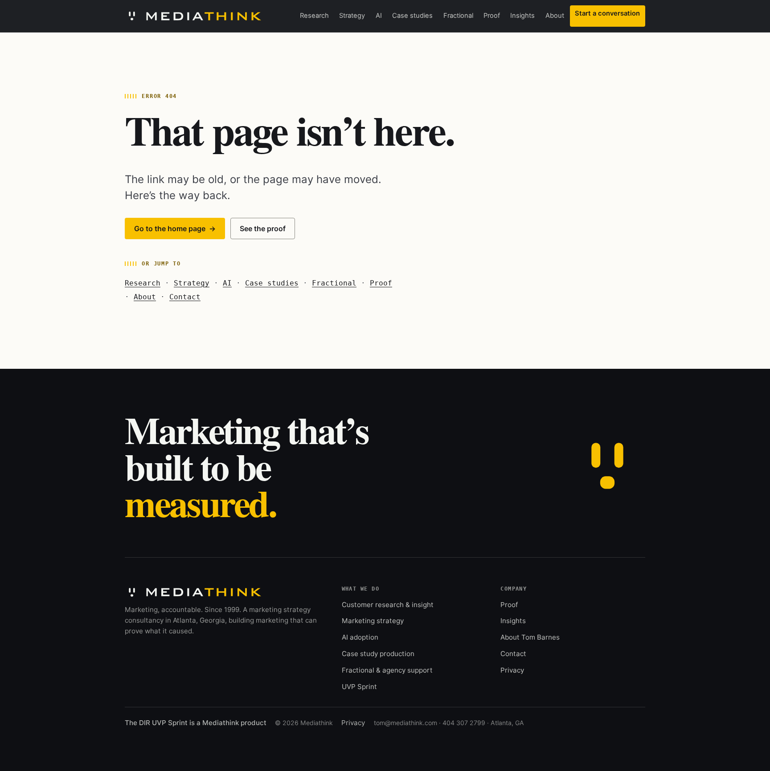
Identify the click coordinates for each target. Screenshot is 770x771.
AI (379, 16)
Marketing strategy (373, 620)
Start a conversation (607, 13)
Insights (522, 16)
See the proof (263, 228)
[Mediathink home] (193, 16)
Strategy (352, 16)
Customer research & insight (388, 604)
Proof (491, 16)
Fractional (458, 16)
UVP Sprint (359, 686)
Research (314, 16)
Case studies (412, 16)
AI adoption (360, 637)
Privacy (512, 670)
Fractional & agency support (387, 670)
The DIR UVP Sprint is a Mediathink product (195, 722)
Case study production (378, 653)
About (554, 16)
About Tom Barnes (530, 637)
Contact (185, 297)
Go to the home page (175, 228)
